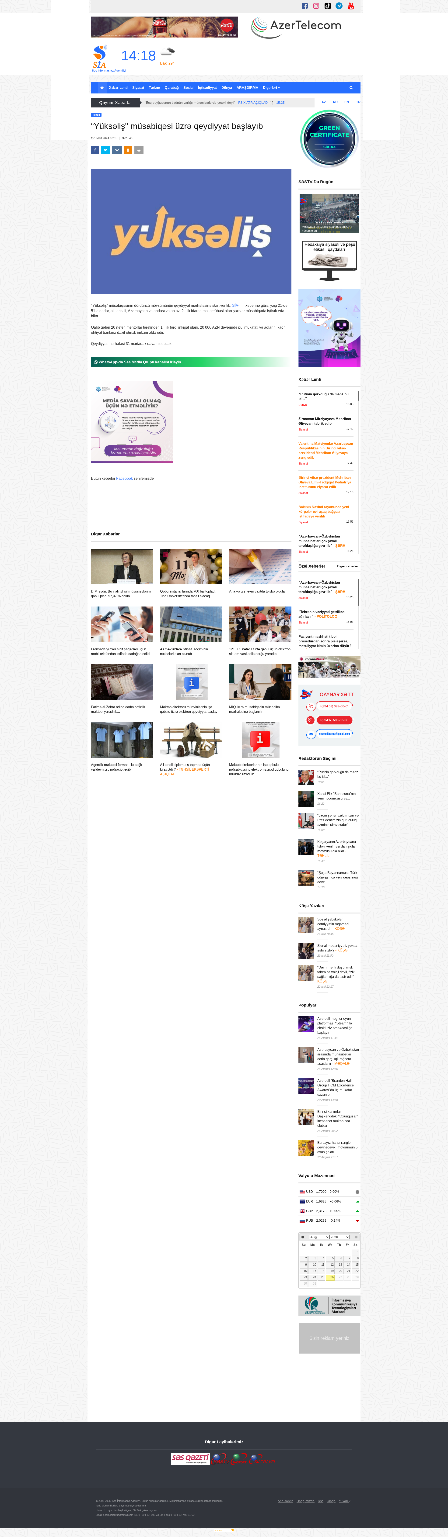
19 (332, 1271)
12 (332, 1264)
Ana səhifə (285, 1501)
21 (348, 1271)
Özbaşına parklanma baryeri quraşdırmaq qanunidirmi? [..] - (203, 102)
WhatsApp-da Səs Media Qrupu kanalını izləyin (139, 362)
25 (322, 1277)
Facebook (124, 478)
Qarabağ (172, 88)
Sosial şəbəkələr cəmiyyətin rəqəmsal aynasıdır (333, 923)
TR (358, 102)
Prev (305, 214)
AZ (324, 102)
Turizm (154, 88)
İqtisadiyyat (207, 88)
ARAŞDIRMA (247, 88)
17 (314, 1271)
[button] (351, 87)
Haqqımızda (306, 1501)
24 (314, 1277)
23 (305, 1277)
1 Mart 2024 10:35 (105, 138)
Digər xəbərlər (347, 566)
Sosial (188, 88)
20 (340, 1271)
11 (322, 1264)
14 (348, 1264)
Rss (320, 1501)
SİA (235, 305)
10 (314, 1264)
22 (357, 1271)
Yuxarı (344, 1501)
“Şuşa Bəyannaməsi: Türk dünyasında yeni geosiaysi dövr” (337, 877)
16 (305, 1271)
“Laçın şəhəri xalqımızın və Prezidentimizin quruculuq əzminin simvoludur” (338, 820)
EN (346, 102)
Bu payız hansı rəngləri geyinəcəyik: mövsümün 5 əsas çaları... (337, 1147)
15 (357, 1264)
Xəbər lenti (118, 88)
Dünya (226, 88)
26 (332, 1277)
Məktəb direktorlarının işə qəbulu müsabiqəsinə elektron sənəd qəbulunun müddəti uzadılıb (259, 769)
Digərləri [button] (270, 88)
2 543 (129, 138)
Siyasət (138, 88)
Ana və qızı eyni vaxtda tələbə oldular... (258, 591)
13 (340, 1264)
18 (322, 1271)
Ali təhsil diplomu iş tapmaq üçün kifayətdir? (185, 769)
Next (353, 214)
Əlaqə (331, 1501)
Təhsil (104, 578)
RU (335, 102)
